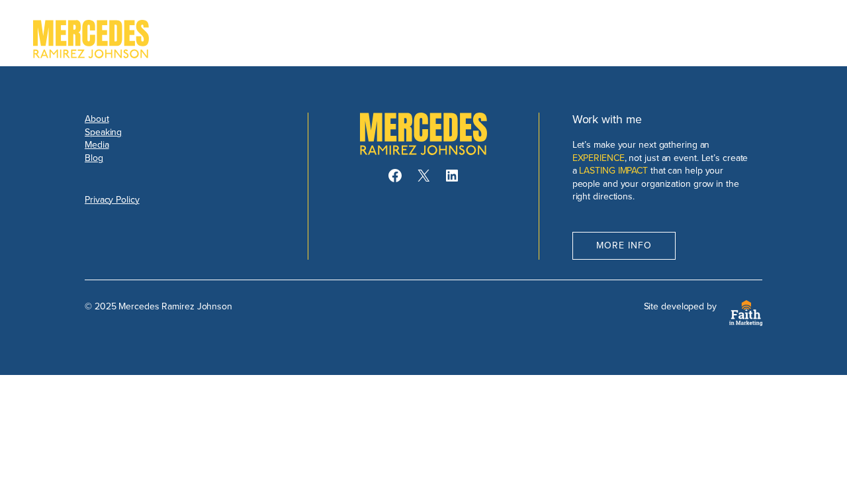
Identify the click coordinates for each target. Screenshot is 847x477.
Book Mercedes (756, 38)
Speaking (103, 131)
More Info (624, 245)
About (97, 118)
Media (97, 144)
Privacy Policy (112, 199)
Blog (94, 157)
